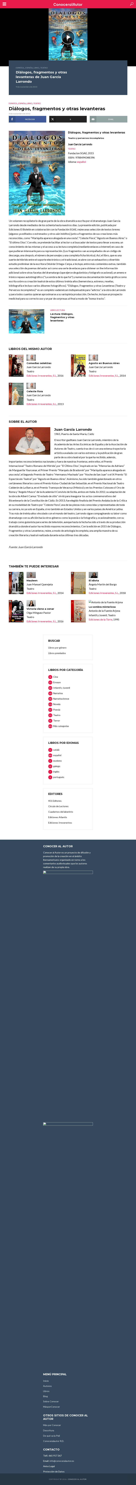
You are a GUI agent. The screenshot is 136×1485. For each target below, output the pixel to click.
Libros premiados (57, 653)
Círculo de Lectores (58, 806)
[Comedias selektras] (16, 366)
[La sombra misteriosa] (78, 611)
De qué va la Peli (51, 1435)
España (29, 67)
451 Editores (55, 800)
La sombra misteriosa (102, 606)
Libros (46, 1391)
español (20, 67)
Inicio (46, 1380)
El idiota (94, 580)
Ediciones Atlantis (57, 817)
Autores (47, 1386)
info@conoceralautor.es (62, 1460)
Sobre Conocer (51, 1401)
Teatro (44, 67)
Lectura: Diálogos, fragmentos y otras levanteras (62, 317)
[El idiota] (78, 583)
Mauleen (32, 580)
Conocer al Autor (77, 1479)
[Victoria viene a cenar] (16, 611)
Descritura (48, 1430)
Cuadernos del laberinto (60, 811)
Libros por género (57, 647)
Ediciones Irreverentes (60, 822)
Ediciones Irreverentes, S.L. (42, 375)
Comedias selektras (39, 363)
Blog (45, 1396)
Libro (36, 67)
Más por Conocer (52, 1425)
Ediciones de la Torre (100, 619)
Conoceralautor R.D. (53, 1441)
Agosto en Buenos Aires (104, 363)
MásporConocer (51, 1406)
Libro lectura (57, 310)
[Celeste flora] (16, 394)
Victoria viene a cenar (40, 608)
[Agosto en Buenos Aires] (78, 366)
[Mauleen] (16, 583)
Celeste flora (35, 391)
